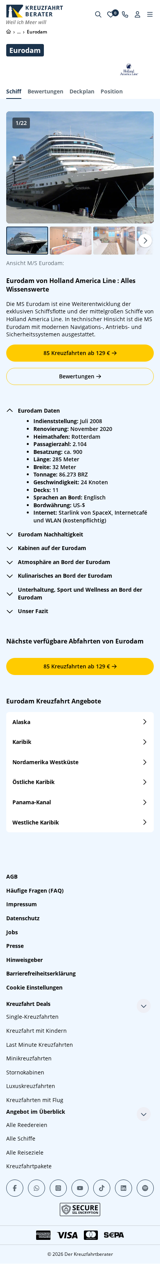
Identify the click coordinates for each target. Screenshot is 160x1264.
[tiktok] (101, 1188)
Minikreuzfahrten (29, 1058)
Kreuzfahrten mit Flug (34, 1100)
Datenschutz (23, 918)
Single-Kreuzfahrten (32, 1016)
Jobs (12, 932)
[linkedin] (123, 1188)
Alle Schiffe (20, 1138)
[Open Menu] (150, 14)
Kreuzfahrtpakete (29, 1166)
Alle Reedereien (26, 1125)
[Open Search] (98, 14)
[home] (8, 31)
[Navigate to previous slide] (20, 167)
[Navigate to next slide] (140, 167)
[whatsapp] (36, 1188)
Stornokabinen (25, 1072)
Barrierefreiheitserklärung (41, 973)
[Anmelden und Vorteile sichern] (137, 14)
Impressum (21, 904)
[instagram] (58, 1188)
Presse (15, 945)
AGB (11, 876)
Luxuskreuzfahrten (30, 1086)
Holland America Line (82, 280)
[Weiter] (145, 241)
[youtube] (80, 1188)
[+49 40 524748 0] (125, 14)
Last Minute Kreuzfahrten (39, 1044)
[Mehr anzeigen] (144, 1006)
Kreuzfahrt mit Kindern (36, 1030)
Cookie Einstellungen (34, 987)
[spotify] (145, 1188)
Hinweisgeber (24, 959)
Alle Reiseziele (24, 1152)
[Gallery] (80, 167)
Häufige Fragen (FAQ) (35, 890)
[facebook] (14, 1188)
